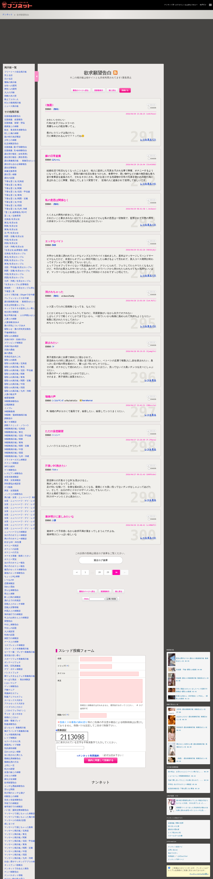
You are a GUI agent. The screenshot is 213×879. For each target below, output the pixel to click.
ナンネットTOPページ (176, 859)
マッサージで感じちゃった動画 (18, 827)
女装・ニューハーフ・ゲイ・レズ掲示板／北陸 (25, 508)
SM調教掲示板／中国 (13, 449)
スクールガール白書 (175, 836)
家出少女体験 (10, 779)
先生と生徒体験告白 (13, 800)
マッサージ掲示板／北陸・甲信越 (19, 841)
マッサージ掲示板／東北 (15, 834)
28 (99, 572)
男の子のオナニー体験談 (15, 538)
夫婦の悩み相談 (11, 346)
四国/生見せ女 (11, 243)
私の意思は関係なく (57, 200)
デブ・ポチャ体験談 (13, 669)
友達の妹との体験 (12, 772)
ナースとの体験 (11, 642)
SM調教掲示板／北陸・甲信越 (17, 435)
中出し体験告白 (11, 624)
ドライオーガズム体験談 (15, 459)
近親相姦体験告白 (12, 116)
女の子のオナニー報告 (14, 563)
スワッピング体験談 (13, 343)
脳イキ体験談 (10, 422)
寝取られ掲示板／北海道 (15, 363)
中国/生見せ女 (11, 240)
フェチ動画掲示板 (12, 734)
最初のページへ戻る (81, 90)
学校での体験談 (11, 803)
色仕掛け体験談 (11, 312)
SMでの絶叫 (9, 466)
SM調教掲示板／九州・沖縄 (16, 456)
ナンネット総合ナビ (175, 847)
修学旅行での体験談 (13, 806)
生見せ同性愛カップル (14, 305)
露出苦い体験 (10, 174)
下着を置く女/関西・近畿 (16, 198)
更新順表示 (98, 90)
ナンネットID (169, 5)
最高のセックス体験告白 (15, 569)
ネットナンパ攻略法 (13, 865)
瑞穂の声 (50, 396)
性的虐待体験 (10, 748)
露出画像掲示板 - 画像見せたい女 (20, 161)
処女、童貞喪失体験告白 (15, 130)
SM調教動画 (9, 411)
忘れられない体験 (12, 752)
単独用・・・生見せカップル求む (19, 288)
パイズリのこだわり (13, 707)
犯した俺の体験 (11, 133)
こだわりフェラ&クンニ (15, 710)
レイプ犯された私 (174, 833)
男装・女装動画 (11, 490)
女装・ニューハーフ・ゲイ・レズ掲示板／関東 (25, 511)
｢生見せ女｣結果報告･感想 (16, 250)
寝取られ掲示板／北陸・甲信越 (18, 370)
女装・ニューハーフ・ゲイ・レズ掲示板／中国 (25, 521)
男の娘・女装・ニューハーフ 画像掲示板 (23, 497)
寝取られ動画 (10, 360)
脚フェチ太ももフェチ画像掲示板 (19, 676)
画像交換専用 (10, 171)
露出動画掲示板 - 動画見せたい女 (20, 301)
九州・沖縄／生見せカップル (17, 281)
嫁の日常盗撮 (53, 155)
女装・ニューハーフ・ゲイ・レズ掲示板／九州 (25, 528)
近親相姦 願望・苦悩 (14, 123)
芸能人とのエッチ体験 (14, 604)
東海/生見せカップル (14, 264)
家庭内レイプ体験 (12, 745)
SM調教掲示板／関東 (13, 439)
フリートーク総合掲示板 (15, 72)
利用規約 (171, 856)
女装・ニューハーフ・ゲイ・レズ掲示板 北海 (25, 501)
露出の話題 (9, 178)
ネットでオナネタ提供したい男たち (20, 308)
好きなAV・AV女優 (12, 542)
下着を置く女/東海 (13, 195)
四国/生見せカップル (14, 277)
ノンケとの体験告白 (13, 494)
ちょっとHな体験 (12, 576)
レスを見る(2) (148, 139)
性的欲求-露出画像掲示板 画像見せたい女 (191, 727)
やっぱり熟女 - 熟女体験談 (17, 679)
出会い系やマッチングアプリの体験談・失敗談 (25, 861)
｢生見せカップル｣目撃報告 (16, 284)
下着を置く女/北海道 (14, 181)
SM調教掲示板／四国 (13, 453)
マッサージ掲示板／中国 (15, 851)
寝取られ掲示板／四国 (14, 387)
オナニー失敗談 (11, 545)
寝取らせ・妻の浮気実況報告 (17, 329)
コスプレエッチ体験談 (14, 645)
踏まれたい (51, 342)
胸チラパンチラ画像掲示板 (16, 731)
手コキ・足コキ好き (13, 714)
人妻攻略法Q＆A (11, 322)
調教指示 (8, 418)
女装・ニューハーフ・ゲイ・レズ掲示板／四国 (25, 525)
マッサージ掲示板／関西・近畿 (18, 848)
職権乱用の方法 (11, 762)
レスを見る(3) (148, 224)
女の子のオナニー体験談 (15, 535)
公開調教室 (9, 404)
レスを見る (150, 380)
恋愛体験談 (9, 583)
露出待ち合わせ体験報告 (15, 164)
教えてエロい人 (11, 99)
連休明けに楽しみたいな (59, 516)
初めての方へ (173, 853)
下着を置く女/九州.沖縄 (15, 209)
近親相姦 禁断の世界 (175, 823)
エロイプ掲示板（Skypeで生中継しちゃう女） (25, 295)
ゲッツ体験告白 (11, 686)
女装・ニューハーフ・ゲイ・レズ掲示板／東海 (25, 514)
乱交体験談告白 (11, 143)
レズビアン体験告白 (13, 473)
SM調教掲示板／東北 (13, 432)
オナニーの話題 (11, 549)
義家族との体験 (11, 126)
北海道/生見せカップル (15, 253)
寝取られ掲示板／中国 (14, 384)
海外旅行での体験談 (13, 614)
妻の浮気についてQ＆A (14, 326)
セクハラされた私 (12, 741)
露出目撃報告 (10, 167)
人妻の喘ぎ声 (10, 394)
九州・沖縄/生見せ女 (14, 246)
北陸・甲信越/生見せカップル (18, 267)
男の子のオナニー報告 (14, 566)
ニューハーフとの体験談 (15, 532)
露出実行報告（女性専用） (16, 154)
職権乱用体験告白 (12, 758)
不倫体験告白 (10, 332)
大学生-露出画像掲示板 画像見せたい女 (191, 709)
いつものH (9, 580)
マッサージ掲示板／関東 (15, 837)
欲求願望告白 (10, 782)
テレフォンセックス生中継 (16, 298)
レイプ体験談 (10, 738)
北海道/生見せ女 (12, 219)
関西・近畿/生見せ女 (14, 236)
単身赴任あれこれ (12, 356)
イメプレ (8, 408)
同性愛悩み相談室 (12, 483)
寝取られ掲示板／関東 (14, 374)
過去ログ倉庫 (101, 560)
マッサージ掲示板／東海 (15, 844)
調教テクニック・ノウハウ (16, 425)
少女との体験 (10, 775)
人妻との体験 (10, 319)
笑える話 (8, 75)
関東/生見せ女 (11, 226)
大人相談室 (9, 631)
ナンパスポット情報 (13, 875)
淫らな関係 (9, 789)
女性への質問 (10, 85)
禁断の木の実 (10, 96)
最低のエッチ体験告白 (14, 573)
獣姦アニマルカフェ (13, 697)
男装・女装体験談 (12, 480)
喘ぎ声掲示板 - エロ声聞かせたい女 (21, 315)
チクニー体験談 (11, 463)
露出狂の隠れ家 (173, 829)
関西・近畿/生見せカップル (17, 271)
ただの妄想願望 (54, 431)
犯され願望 (9, 769)
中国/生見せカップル (14, 274)
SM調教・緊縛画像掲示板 (15, 415)
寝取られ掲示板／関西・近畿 (17, 380)
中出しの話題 (10, 628)
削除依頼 (151, 105)
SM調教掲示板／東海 (13, 442)
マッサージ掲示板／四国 (15, 854)
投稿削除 (153, 108)
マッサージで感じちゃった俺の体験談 (21, 817)
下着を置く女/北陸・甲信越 (17, 192)
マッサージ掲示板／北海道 (16, 830)
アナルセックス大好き (14, 703)
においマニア (10, 683)
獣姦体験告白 (10, 724)
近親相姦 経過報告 (13, 119)
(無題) (49, 105)
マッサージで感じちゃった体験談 (19, 813)
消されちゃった (54, 291)
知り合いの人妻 (173, 826)
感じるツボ (9, 824)
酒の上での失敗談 (12, 600)
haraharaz (87, 400)
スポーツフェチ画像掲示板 (16, 659)
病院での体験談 (11, 638)
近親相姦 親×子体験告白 (15, 147)
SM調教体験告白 (11, 401)
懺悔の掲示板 (10, 82)
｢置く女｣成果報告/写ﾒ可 (15, 212)
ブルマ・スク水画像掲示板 (16, 648)
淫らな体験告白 (11, 590)
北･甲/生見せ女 (11, 233)
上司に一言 (9, 765)
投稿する (125, 90)
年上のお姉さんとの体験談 (16, 617)
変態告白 (8, 621)
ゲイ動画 (8, 487)
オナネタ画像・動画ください (17, 556)
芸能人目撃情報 (11, 607)
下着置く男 (9, 291)
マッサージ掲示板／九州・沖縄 (18, 858)
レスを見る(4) (148, 183)
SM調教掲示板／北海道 (14, 429)
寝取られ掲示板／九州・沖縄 (17, 391)
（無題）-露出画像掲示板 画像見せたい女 (191, 758)
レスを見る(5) (148, 326)
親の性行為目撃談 (12, 137)
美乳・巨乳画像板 (12, 666)
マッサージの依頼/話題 (15, 820)
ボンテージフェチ (12, 662)
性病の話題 (9, 635)
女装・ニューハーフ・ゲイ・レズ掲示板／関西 (25, 518)
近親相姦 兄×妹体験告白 (15, 150)
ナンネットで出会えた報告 (16, 868)
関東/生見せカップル (14, 260)
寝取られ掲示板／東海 (14, 377)
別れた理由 (9, 587)
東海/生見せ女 (11, 229)
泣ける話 (8, 79)
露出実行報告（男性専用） (16, 157)
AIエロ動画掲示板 (12, 103)
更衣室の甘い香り (12, 655)
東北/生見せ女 (11, 222)
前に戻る (112, 90)
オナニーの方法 (11, 552)
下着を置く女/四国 (13, 205)
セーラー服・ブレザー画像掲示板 (19, 652)
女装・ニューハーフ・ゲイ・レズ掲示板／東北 (25, 504)
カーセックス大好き (13, 700)
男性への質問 (10, 89)
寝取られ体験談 (11, 336)
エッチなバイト (54, 241)
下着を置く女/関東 (13, 188)
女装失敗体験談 (11, 477)
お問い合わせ (173, 850)
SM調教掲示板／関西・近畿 (16, 446)
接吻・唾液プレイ (12, 720)
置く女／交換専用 (12, 216)
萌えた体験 (9, 593)
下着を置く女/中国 (13, 202)
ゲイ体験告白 (10, 470)
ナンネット (7, 14)
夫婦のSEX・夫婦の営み (15, 339)
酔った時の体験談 (12, 597)
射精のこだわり (11, 717)
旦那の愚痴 (9, 349)
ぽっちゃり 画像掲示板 (15, 727)
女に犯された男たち (13, 755)
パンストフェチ (11, 672)
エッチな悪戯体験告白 (14, 786)
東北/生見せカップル (14, 257)
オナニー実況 (10, 559)
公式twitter (183, 856)
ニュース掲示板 (11, 106)
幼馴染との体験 (11, 796)
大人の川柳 (9, 92)
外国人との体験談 (12, 611)
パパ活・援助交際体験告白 (16, 810)
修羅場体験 (9, 398)
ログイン (203, 5)
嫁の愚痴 (8, 353)
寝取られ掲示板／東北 (14, 367)
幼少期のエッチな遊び (14, 793)
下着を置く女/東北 (13, 185)
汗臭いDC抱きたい (56, 465)
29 (108, 572)
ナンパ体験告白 (11, 872)
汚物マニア (9, 690)
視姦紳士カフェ (11, 693)
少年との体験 (10, 140)
